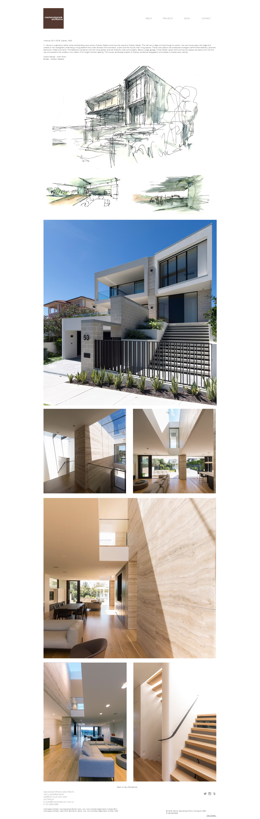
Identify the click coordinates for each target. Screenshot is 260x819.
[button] (148, 18)
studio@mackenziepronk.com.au (59, 802)
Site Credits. (211, 815)
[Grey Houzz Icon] (214, 794)
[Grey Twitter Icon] (205, 794)
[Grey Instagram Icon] (210, 794)
